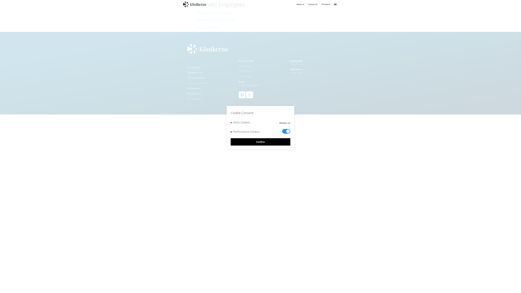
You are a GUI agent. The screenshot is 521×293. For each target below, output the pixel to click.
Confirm (260, 142)
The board (325, 4)
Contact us (312, 4)
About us (300, 4)
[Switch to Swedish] (335, 4)
